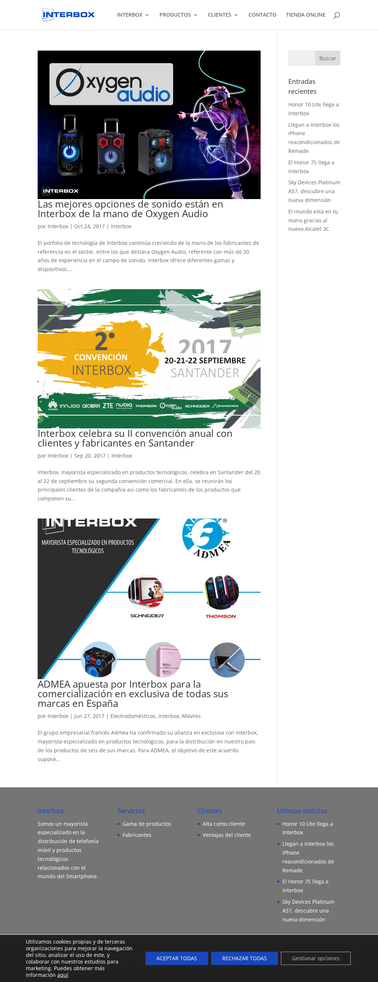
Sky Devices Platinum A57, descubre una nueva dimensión (314, 191)
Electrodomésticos (132, 715)
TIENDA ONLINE (306, 15)
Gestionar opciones (316, 958)
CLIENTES (219, 15)
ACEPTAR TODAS (177, 958)
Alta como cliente (224, 823)
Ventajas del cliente (227, 834)
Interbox (58, 226)
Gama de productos (147, 823)
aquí (62, 974)
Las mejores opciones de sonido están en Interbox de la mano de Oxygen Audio (130, 208)
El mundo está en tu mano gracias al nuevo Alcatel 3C (313, 220)
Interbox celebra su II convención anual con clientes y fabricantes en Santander (135, 438)
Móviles (191, 715)
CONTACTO (262, 15)
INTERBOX (129, 15)
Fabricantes (137, 834)
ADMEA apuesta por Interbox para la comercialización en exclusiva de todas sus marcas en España (133, 693)
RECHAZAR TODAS (244, 958)
